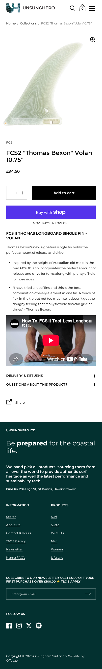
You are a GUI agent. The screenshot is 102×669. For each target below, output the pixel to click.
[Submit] (88, 594)
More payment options (51, 223)
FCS (9, 142)
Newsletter (14, 549)
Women (57, 549)
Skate (55, 525)
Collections (28, 23)
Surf (54, 517)
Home (11, 23)
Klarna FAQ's (15, 557)
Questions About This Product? (36, 384)
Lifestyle (57, 557)
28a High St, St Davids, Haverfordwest (47, 489)
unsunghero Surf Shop (50, 656)
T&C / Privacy (16, 541)
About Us (13, 525)
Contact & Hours (18, 533)
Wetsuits (57, 533)
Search (11, 517)
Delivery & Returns (24, 375)
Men (54, 541)
